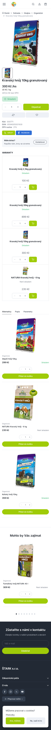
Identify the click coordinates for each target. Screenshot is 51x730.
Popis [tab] (17, 311)
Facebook (25, 133)
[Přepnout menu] (4, 4)
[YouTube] (22, 691)
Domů (6, 13)
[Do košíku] (33, 187)
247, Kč (6, 93)
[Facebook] (4, 691)
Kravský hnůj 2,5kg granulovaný (25, 169)
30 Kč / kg (6, 89)
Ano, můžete (15, 721)
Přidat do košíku (26, 376)
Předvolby (10, 715)
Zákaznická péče (10, 678)
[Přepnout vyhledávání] (33, 4)
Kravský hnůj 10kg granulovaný (25, 241)
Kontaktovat (40, 142)
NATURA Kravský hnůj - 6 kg (25, 277)
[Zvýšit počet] (18, 107)
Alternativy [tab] (6, 311)
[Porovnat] (13, 115)
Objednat (36, 107)
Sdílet (10, 133)
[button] (16, 613)
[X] (16, 691)
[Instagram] (10, 691)
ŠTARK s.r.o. (10, 668)
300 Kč (7, 86)
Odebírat (25, 651)
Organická (6, 356)
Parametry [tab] (28, 311)
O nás (5, 685)
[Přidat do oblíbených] (37, 115)
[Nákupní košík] (46, 4)
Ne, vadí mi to (36, 721)
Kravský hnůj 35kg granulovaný (25, 205)
